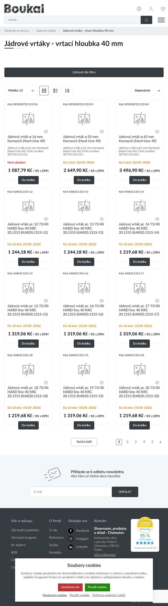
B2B (14, 552)
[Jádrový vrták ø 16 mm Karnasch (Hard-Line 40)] (28, 118)
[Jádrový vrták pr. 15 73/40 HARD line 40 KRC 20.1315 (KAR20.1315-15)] (28, 287)
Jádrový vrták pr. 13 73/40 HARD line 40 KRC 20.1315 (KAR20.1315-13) (83, 228)
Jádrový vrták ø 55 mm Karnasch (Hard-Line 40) (81, 139)
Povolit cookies (97, 587)
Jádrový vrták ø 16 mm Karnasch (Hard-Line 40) (26, 139)
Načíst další (84, 441)
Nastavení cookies (55, 595)
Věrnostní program (24, 537)
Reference (56, 537)
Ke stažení (18, 545)
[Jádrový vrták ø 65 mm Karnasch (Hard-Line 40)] (140, 118)
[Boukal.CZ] (24, 8)
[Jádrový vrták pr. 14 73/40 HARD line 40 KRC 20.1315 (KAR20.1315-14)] (140, 205)
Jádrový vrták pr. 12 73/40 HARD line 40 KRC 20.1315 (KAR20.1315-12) (27, 228)
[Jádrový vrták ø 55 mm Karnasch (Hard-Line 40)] (84, 118)
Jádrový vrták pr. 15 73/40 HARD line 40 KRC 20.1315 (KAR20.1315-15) (27, 310)
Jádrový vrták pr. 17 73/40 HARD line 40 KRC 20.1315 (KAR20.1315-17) (139, 310)
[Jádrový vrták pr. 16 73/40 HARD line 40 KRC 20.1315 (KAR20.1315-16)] (84, 287)
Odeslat (125, 492)
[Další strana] (161, 442)
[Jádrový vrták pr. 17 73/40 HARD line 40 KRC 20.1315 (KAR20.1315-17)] (140, 287)
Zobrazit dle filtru (84, 72)
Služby (53, 545)
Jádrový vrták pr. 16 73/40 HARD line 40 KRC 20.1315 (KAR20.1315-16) (83, 310)
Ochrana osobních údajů (108, 595)
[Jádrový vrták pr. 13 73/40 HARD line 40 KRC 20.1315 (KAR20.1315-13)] (84, 205)
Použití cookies (80, 595)
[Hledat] (146, 20)
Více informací (105, 555)
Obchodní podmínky (25, 530)
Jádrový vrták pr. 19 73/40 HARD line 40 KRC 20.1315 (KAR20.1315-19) (83, 392)
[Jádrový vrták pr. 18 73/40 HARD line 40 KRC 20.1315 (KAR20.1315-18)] (28, 369)
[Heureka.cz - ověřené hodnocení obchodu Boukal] (145, 550)
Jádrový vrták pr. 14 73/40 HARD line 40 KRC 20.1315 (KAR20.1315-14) (139, 228)
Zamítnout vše (70, 587)
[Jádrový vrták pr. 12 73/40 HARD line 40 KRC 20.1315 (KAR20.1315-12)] (28, 205)
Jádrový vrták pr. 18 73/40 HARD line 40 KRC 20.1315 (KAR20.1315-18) (27, 392)
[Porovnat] (46, 131)
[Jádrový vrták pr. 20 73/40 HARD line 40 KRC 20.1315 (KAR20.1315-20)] (140, 369)
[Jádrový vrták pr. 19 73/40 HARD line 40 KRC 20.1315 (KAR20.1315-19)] (84, 369)
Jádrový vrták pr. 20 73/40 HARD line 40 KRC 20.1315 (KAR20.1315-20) (139, 392)
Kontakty (55, 552)
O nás (53, 530)
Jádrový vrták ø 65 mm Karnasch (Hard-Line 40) (137, 139)
